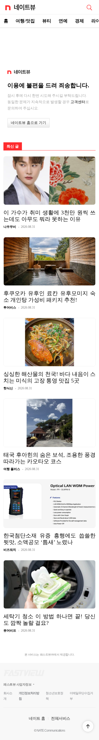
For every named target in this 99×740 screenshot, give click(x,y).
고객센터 (77, 102)
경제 (79, 20)
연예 (63, 20)
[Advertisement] (49, 46)
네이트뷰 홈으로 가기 (28, 123)
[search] (89, 7)
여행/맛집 (25, 20)
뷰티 (46, 20)
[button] (87, 726)
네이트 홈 (37, 718)
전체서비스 (60, 718)
